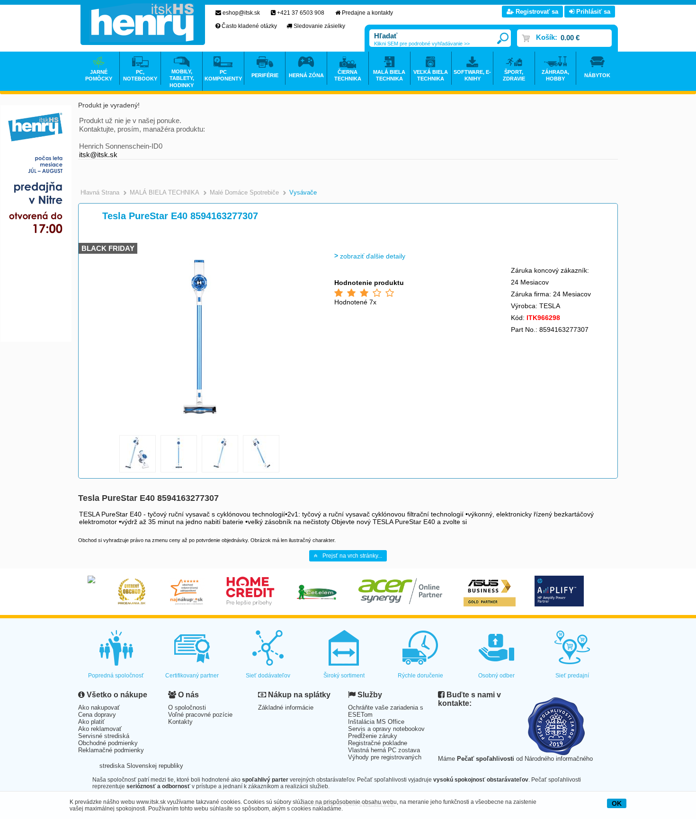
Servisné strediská (103, 735)
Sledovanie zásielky (319, 26)
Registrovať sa (536, 11)
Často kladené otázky (249, 26)
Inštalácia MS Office (376, 721)
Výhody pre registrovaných (384, 757)
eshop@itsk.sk (241, 12)
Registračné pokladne (377, 743)
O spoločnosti (187, 707)
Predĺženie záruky (372, 735)
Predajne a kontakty (367, 12)
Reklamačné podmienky (111, 750)
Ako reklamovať (100, 728)
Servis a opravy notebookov (386, 728)
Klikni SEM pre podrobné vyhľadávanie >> (422, 43)
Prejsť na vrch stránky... (352, 555)
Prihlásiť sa (592, 11)
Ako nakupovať (99, 707)
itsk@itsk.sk (98, 155)
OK (617, 803)
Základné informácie (285, 707)
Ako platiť (91, 721)
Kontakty (180, 721)
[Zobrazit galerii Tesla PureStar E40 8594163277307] (200, 428)
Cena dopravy (97, 714)
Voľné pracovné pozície (200, 714)
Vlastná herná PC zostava (384, 750)
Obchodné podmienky (108, 743)
